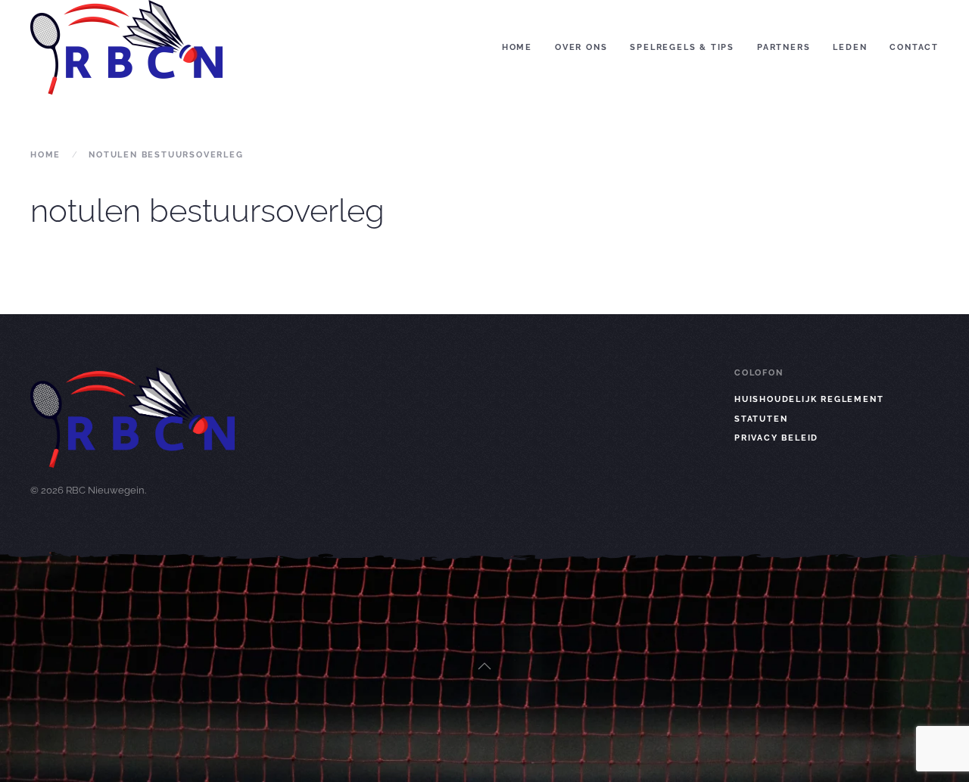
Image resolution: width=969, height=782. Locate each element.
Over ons (581, 47)
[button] (484, 666)
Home (517, 47)
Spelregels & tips (682, 47)
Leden (850, 47)
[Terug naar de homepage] (126, 47)
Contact (914, 47)
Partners (783, 47)
